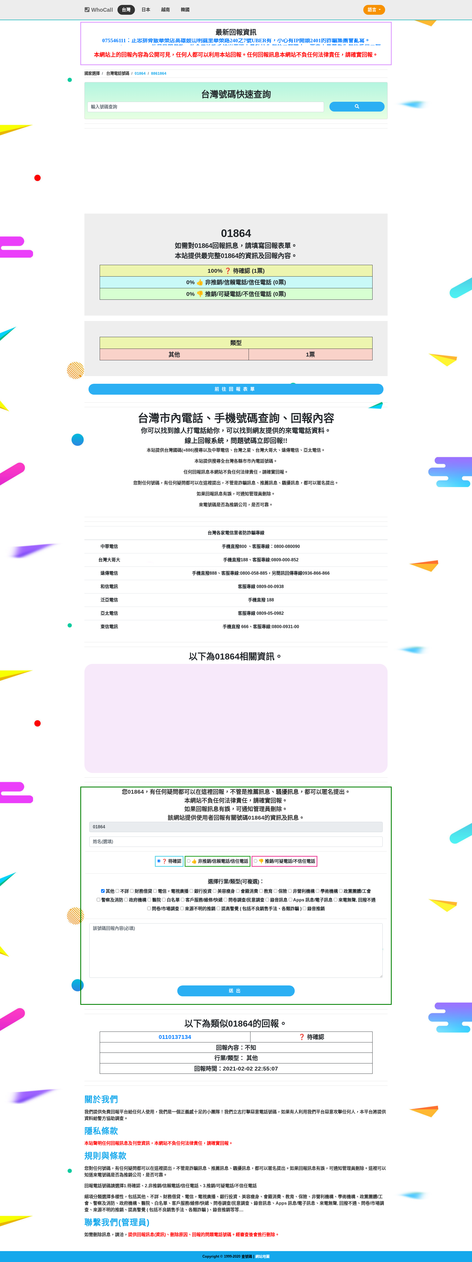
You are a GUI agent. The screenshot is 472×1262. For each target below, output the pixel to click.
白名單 (173, 900)
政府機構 (137, 900)
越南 (165, 9)
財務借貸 (143, 891)
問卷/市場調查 (165, 908)
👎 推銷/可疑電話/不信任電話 (286, 861)
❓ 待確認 (171, 861)
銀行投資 (202, 891)
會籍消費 (249, 891)
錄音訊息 (278, 900)
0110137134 (175, 1037)
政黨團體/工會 (357, 891)
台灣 (126, 9)
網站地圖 (262, 1256)
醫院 (156, 900)
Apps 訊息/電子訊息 (312, 900)
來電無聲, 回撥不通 (356, 900)
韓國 (185, 9)
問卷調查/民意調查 (245, 900)
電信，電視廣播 (172, 891)
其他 (109, 891)
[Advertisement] (236, 171)
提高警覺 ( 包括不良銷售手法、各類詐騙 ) (261, 908)
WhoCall (101, 10)
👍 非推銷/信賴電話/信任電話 (219, 861)
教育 (268, 891)
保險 (282, 891)
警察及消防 (111, 900)
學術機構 (328, 891)
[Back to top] (462, 1234)
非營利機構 (303, 891)
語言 (372, 9)
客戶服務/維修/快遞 (203, 900)
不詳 (124, 891)
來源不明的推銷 (200, 908)
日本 (145, 9)
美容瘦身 (225, 891)
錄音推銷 (315, 908)
